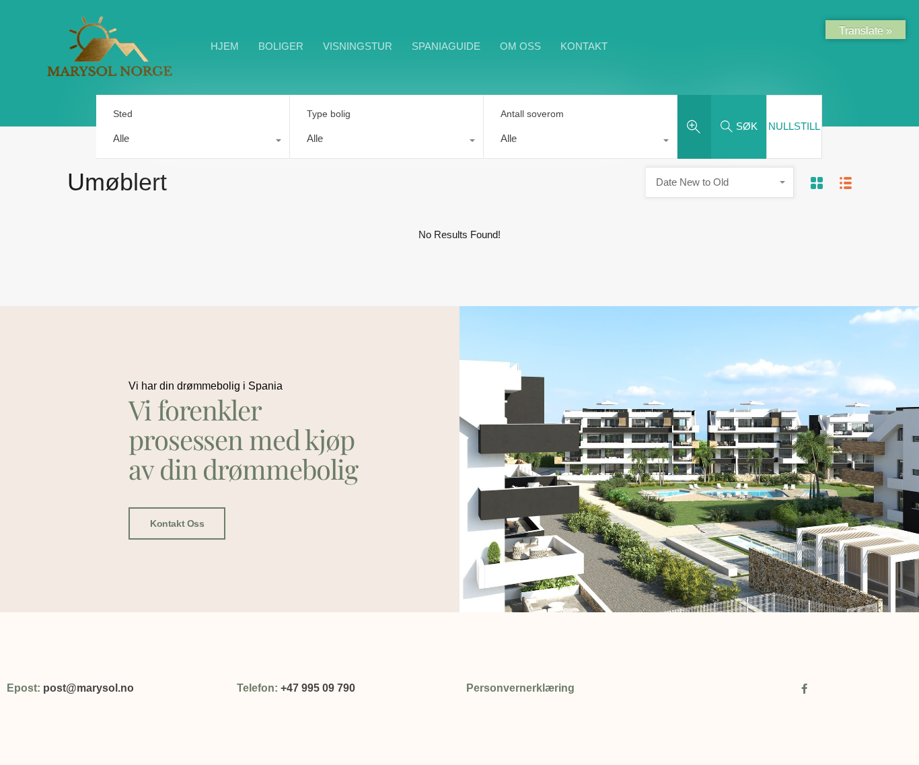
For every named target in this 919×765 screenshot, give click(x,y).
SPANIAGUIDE (446, 46)
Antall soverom (532, 113)
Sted (123, 113)
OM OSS (520, 46)
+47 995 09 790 (318, 688)
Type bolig (329, 113)
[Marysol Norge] (109, 75)
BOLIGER (280, 46)
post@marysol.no (88, 688)
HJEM (225, 46)
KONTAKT (584, 46)
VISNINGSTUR (357, 46)
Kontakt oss (177, 523)
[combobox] (192, 142)
